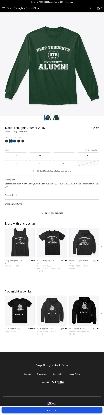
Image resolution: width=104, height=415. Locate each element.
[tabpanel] (52, 64)
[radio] (16, 155)
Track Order (42, 374)
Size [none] (7, 150)
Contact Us (57, 374)
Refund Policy (74, 374)
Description (10, 179)
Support (27, 374)
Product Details (11, 195)
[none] (91, 150)
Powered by (45, 382)
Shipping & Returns (13, 204)
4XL (64, 163)
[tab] (48, 117)
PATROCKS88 (43, 2)
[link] (19, 242)
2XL (16, 163)
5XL (87, 163)
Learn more (66, 171)
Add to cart (52, 410)
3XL (40, 163)
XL (88, 155)
